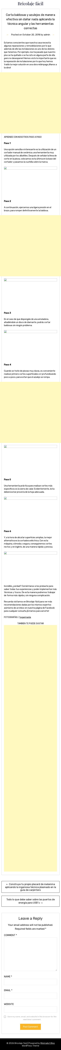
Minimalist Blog (47, 1043)
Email (8, 990)
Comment (10, 935)
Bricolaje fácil (30, 3)
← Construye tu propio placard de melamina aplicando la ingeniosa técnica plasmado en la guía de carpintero (30, 887)
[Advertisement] (30, 102)
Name (8, 976)
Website (9, 1004)
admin (47, 34)
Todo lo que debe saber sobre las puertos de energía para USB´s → (30, 901)
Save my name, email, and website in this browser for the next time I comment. (32, 1018)
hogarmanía (25, 617)
